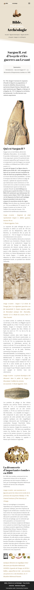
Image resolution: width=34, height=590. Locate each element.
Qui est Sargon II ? (20, 70)
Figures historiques (15, 34)
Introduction (9, 70)
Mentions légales (20, 585)
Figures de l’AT (24, 34)
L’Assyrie (10, 37)
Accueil (7, 34)
